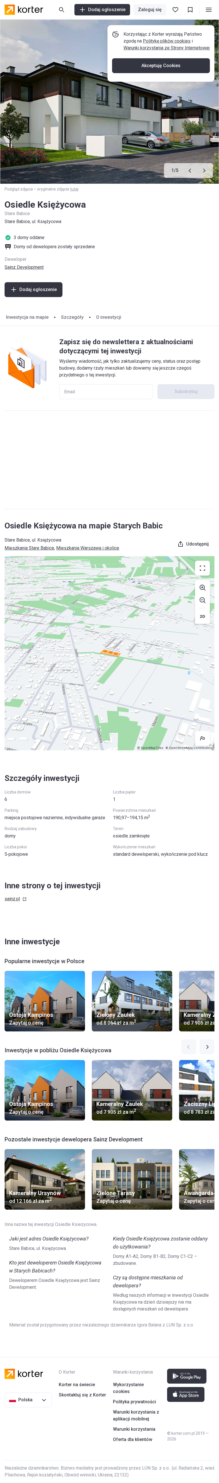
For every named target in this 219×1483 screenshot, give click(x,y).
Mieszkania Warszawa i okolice (87, 548)
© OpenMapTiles (150, 748)
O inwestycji (108, 317)
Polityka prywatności (134, 1401)
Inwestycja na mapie (27, 317)
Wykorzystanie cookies (128, 1388)
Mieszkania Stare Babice (29, 548)
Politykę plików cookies (166, 41)
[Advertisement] (109, 460)
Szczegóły (72, 317)
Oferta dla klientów (132, 1439)
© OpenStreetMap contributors (188, 748)
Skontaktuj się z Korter (82, 1395)
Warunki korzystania (134, 1429)
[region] (109, 653)
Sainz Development (24, 267)
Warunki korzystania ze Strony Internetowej (166, 48)
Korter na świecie (77, 1384)
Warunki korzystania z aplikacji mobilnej (136, 1415)
